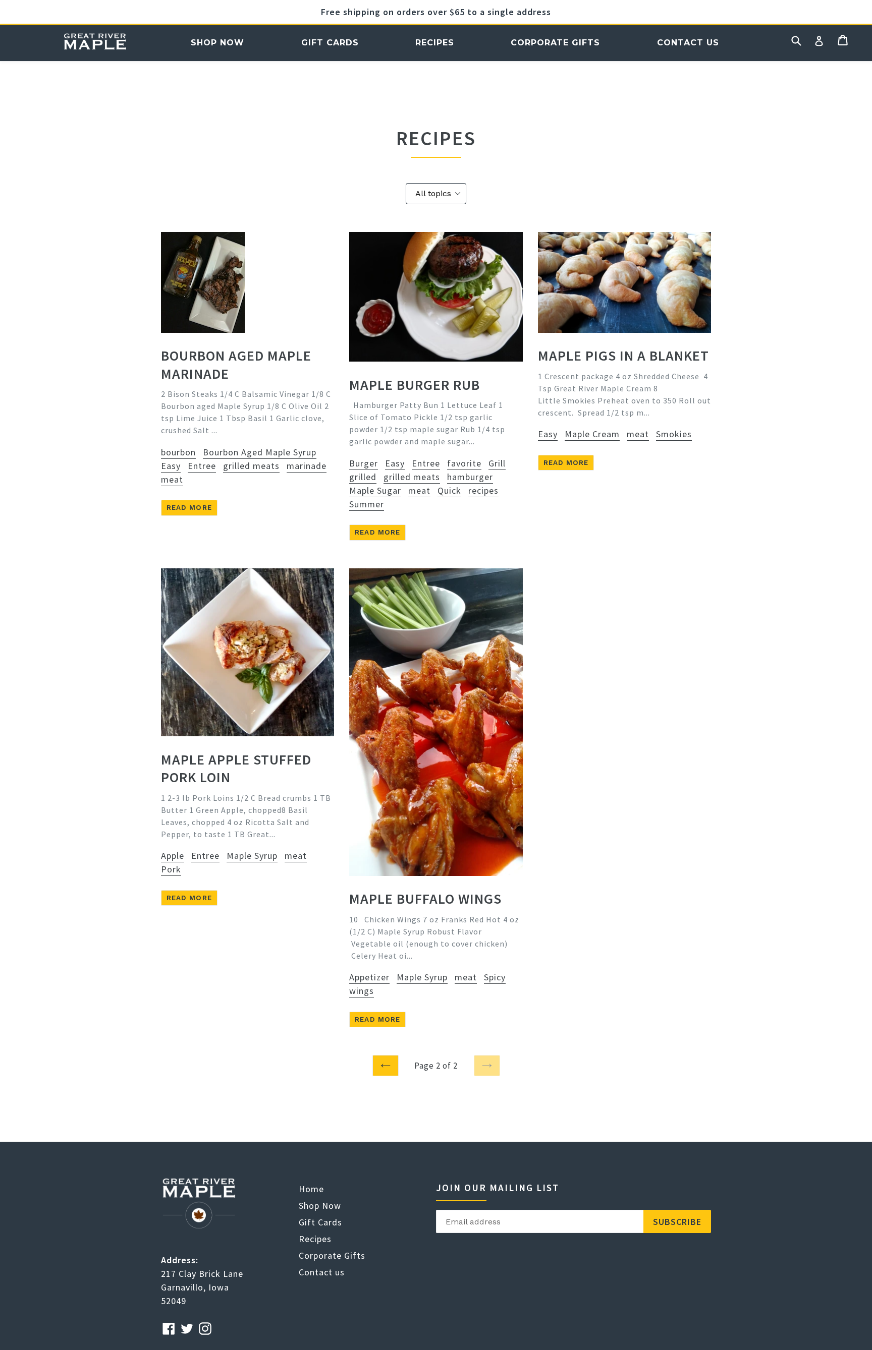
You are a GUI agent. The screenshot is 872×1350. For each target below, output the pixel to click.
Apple (172, 855)
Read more (189, 507)
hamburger (470, 477)
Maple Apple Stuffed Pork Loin (236, 768)
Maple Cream (592, 434)
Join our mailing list (497, 1188)
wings (361, 990)
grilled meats (251, 466)
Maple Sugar (375, 490)
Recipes (434, 42)
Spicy (495, 977)
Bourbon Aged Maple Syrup (259, 452)
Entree (202, 466)
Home (95, 43)
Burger (363, 463)
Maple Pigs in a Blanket (623, 355)
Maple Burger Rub (414, 385)
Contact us (688, 42)
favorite (464, 463)
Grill (497, 463)
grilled (362, 477)
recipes (483, 490)
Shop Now (217, 42)
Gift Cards (330, 42)
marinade (306, 466)
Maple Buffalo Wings (425, 899)
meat (172, 479)
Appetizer (369, 977)
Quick (449, 490)
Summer (366, 504)
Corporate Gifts (555, 42)
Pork (171, 869)
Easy (171, 466)
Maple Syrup (252, 855)
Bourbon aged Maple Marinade (236, 364)
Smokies (674, 434)
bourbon (178, 452)
